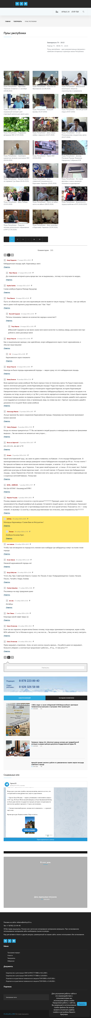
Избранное (11, 961)
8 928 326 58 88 (29, 686)
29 (39, 239)
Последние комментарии (66, 698)
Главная (7, 21)
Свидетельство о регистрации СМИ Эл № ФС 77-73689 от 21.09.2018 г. (27, 975)
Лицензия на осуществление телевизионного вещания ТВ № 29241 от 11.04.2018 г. (30, 981)
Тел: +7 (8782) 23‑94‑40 (12, 925)
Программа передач (14, 952)
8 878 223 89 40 (29, 680)
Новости (10, 955)
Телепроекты (18, 21)
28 (34, 239)
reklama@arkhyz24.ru (24, 922)
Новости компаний (25, 698)
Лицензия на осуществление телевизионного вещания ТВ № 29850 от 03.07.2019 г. (30, 978)
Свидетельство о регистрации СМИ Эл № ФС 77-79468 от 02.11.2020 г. (27, 973)
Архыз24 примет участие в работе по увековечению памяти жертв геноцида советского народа (57, 763)
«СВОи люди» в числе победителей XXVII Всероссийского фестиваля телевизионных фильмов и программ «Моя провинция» (54, 706)
